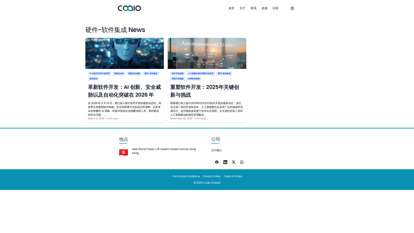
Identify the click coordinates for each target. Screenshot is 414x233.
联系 (253, 8)
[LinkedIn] (225, 162)
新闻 (264, 8)
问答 (275, 8)
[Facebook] (217, 162)
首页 (231, 8)
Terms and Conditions (186, 176)
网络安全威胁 (134, 73)
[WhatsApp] (242, 162)
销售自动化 (119, 73)
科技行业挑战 (178, 78)
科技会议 (93, 78)
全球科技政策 (194, 78)
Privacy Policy (212, 176)
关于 (242, 8)
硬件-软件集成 (151, 73)
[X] (233, 162)
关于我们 (216, 150)
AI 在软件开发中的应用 (100, 73)
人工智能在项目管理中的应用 (200, 73)
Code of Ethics (233, 176)
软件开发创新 (178, 73)
